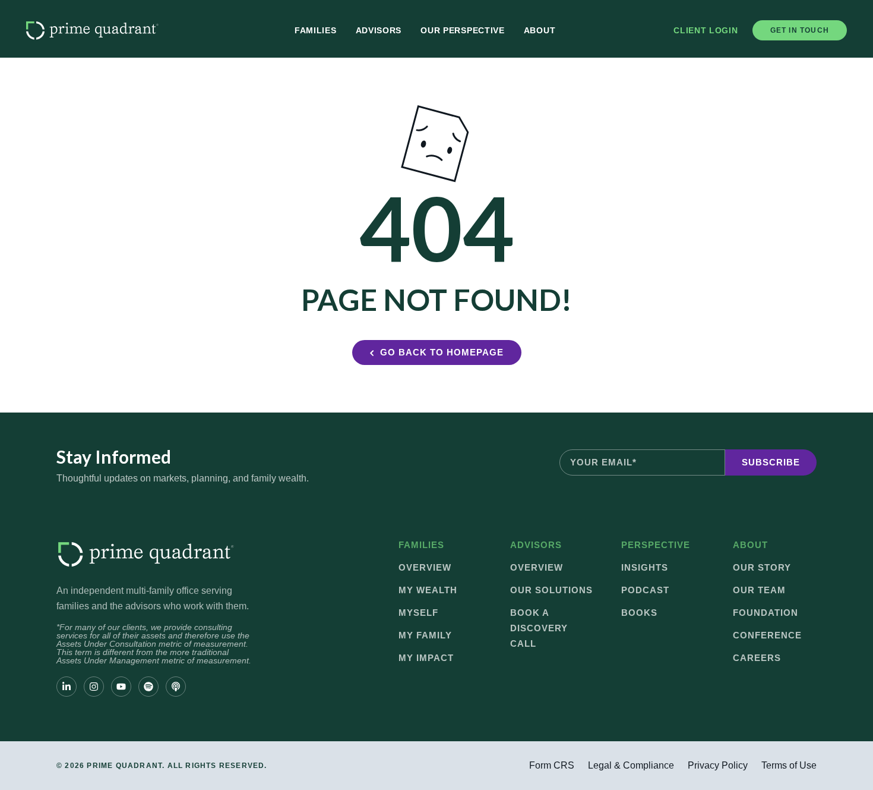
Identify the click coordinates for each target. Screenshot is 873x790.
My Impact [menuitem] (426, 658)
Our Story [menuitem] (762, 567)
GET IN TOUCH (799, 30)
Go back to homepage (442, 352)
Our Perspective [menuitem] (462, 30)
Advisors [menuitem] (379, 30)
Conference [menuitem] (767, 635)
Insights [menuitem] (644, 567)
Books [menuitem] (639, 613)
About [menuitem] (540, 30)
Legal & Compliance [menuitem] (631, 765)
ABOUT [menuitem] (750, 545)
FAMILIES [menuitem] (421, 545)
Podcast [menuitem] (645, 590)
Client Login (705, 30)
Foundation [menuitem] (765, 613)
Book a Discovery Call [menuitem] (539, 628)
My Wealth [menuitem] (427, 590)
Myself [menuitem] (418, 613)
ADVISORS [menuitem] (536, 545)
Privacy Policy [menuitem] (718, 765)
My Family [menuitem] (425, 635)
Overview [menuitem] (424, 567)
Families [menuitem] (316, 30)
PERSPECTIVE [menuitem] (655, 545)
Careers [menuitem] (757, 658)
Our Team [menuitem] (759, 590)
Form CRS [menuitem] (551, 765)
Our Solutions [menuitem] (551, 590)
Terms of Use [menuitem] (789, 765)
